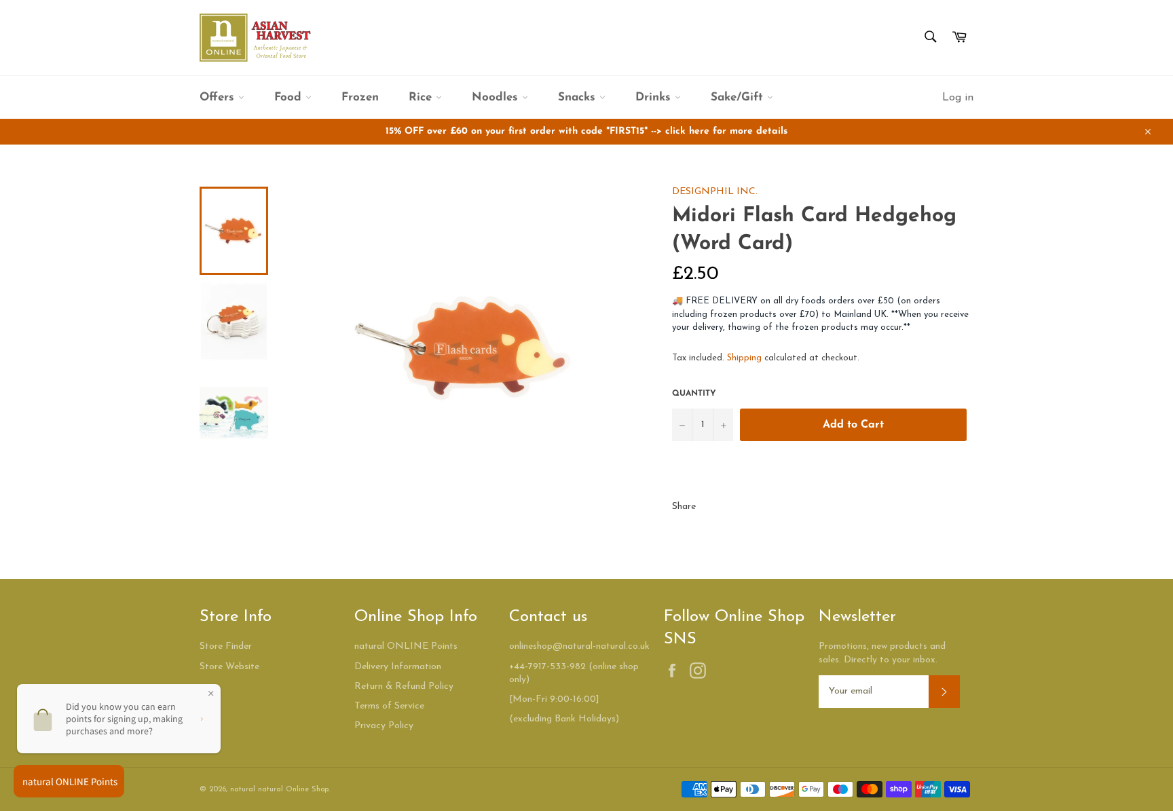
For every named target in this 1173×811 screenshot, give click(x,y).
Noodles (497, 97)
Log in (957, 97)
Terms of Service (389, 706)
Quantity (694, 394)
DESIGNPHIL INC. (715, 192)
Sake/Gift (739, 97)
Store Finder (226, 646)
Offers (219, 97)
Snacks (578, 97)
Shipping (744, 358)
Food (289, 97)
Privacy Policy (383, 726)
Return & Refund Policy (403, 686)
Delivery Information (397, 667)
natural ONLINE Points (406, 646)
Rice (422, 97)
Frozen (360, 97)
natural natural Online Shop (279, 789)
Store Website (229, 667)
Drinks (655, 97)
